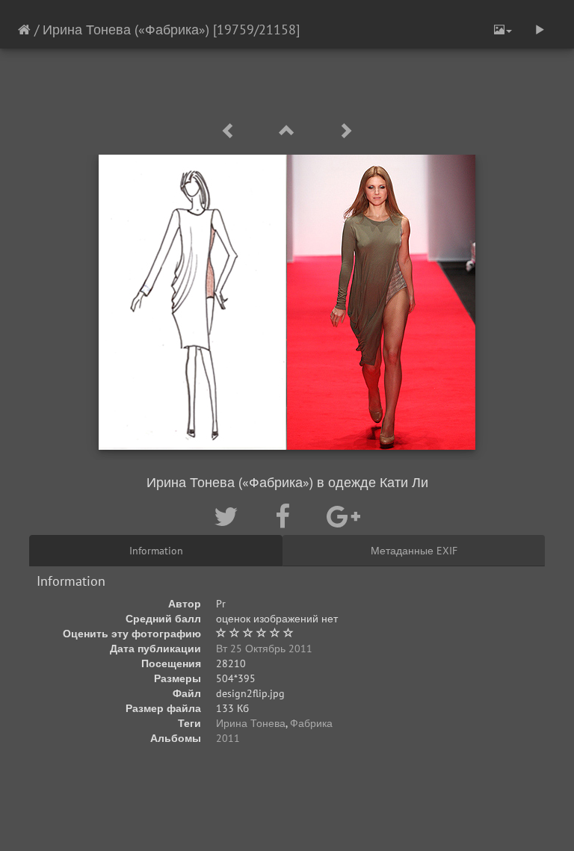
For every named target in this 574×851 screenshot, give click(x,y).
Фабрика (311, 723)
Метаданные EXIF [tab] (414, 550)
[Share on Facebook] (286, 516)
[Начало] (24, 29)
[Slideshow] (539, 30)
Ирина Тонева (251, 723)
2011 (228, 738)
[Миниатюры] (289, 131)
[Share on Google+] (343, 516)
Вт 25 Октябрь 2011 (264, 648)
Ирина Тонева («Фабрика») (128, 29)
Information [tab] (156, 550)
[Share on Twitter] (229, 516)
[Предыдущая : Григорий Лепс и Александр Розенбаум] (231, 131)
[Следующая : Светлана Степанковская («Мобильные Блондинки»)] (345, 131)
